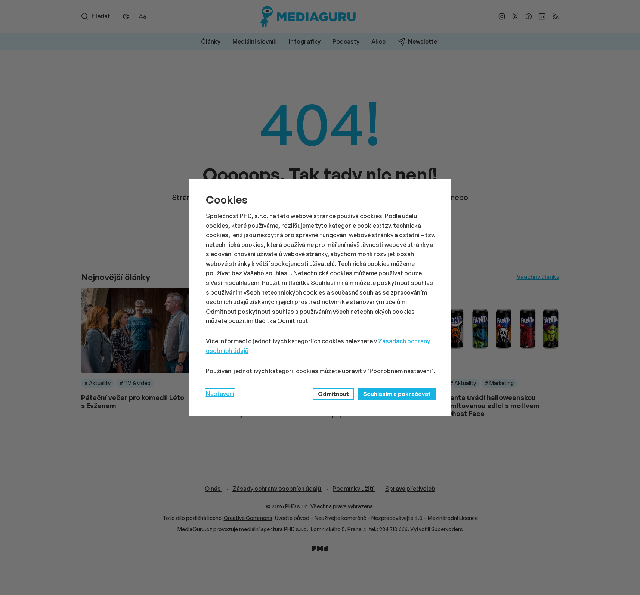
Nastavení (220, 393)
